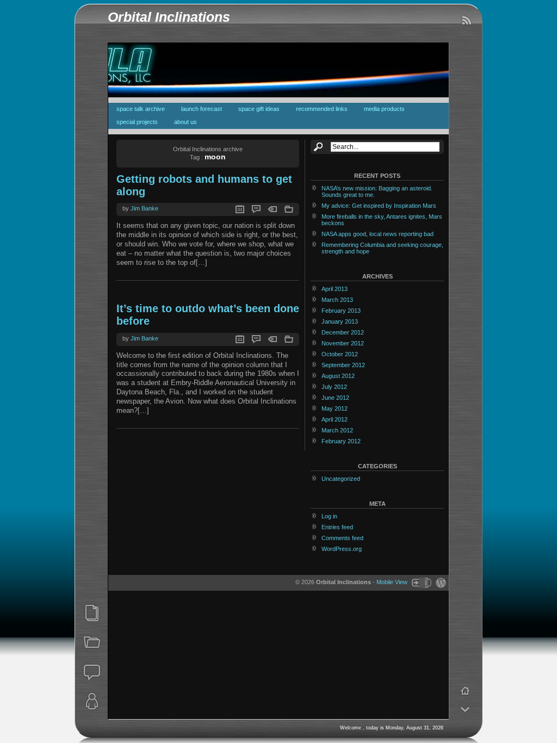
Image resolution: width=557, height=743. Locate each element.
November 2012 (342, 343)
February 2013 (341, 310)
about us (185, 122)
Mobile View (391, 582)
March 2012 (337, 430)
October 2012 (339, 354)
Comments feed (342, 538)
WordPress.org (341, 549)
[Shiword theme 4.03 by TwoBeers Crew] (421, 582)
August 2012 (338, 376)
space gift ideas (259, 109)
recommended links (322, 109)
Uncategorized (340, 478)
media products (384, 109)
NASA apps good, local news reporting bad (377, 234)
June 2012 (335, 397)
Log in (329, 516)
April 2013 (334, 289)
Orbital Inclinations (169, 17)
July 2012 (334, 386)
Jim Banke (144, 208)
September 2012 (343, 365)
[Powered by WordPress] (439, 582)
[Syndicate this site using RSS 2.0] (466, 20)
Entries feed (337, 527)
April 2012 (334, 419)
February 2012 (341, 441)
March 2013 (337, 299)
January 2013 (339, 321)
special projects (137, 122)
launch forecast (201, 109)
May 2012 (334, 408)
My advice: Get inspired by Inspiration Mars (378, 205)
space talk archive (140, 109)
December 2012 (342, 332)
